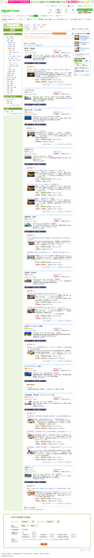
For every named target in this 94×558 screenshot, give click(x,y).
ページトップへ (86, 550)
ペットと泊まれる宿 (12, 105)
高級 (8, 101)
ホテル (80, 63)
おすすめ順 (33, 33)
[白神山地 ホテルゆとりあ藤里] (58, 333)
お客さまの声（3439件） (31, 370)
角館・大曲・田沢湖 (14, 60)
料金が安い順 (40, 33)
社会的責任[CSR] (27, 553)
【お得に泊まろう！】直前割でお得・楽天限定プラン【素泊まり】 (46, 170)
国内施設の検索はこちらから (82, 71)
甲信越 (9, 79)
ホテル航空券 (83, 65)
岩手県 (10, 44)
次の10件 (40, 45)
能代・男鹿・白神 (14, 52)
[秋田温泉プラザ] (49, 156)
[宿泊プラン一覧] (29, 63)
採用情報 (36, 553)
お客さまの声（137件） (31, 472)
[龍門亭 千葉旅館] (65, 55)
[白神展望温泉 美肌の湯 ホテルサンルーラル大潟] (49, 402)
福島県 (10, 71)
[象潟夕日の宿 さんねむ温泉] (56, 117)
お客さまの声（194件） (31, 330)
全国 (34, 25)
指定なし (35, 27)
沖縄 (8, 93)
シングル (25, 539)
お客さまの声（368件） (31, 114)
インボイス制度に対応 (13, 113)
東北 (39, 25)
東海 (8, 83)
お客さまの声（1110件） (31, 399)
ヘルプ (47, 6)
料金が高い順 (48, 33)
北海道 (9, 39)
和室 (61, 539)
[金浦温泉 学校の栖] (56, 279)
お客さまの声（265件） (31, 277)
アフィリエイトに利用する (82, 75)
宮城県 (10, 46)
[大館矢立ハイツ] (58, 474)
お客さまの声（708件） (31, 221)
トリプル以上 (54, 539)
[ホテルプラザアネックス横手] (55, 373)
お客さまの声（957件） (31, 154)
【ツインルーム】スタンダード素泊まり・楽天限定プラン (43, 184)
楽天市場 (80, 6)
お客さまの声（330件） (31, 53)
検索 (44, 544)
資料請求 (47, 553)
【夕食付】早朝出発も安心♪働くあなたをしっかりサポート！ (47, 307)
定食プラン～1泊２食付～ (37, 131)
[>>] (73, 33)
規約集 (41, 553)
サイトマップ (62, 6)
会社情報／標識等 (6, 553)
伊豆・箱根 (10, 77)
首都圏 (9, 75)
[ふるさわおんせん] (67, 97)
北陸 (8, 81)
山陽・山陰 (10, 87)
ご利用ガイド (54, 6)
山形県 (10, 69)
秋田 (10, 50)
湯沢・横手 (12, 64)
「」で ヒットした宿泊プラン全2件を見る (58, 267)
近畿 (8, 85)
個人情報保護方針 (17, 553)
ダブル (40, 539)
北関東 (9, 73)
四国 (8, 89)
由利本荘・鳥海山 (14, 66)
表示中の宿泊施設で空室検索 (81, 29)
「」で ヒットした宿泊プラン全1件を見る (58, 84)
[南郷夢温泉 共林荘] (53, 224)
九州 (8, 91)
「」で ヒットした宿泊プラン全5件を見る (58, 211)
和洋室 (67, 539)
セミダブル (33, 539)
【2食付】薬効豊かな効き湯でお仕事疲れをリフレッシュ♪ (46, 293)
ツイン (46, 539)
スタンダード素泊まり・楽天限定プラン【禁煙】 (41, 198)
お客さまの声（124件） (31, 94)
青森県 (10, 42)
